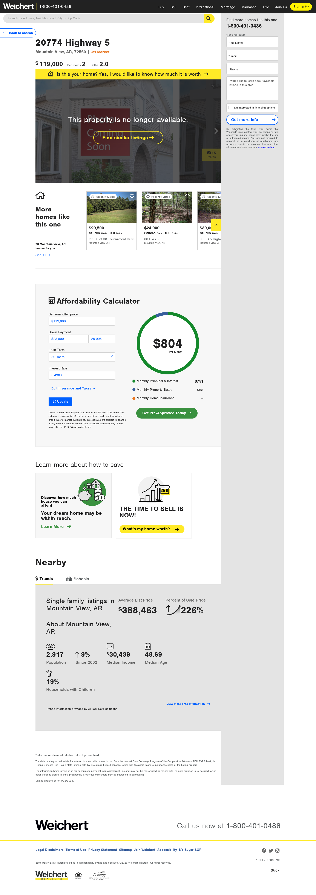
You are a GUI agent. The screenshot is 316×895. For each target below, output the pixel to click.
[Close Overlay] (212, 86)
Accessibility (167, 850)
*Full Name (236, 43)
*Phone (233, 69)
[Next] (216, 225)
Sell (173, 7)
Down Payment (60, 332)
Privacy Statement (102, 850)
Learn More (56, 526)
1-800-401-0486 (55, 6)
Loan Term (56, 350)
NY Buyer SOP (190, 850)
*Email (232, 56)
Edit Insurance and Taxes (71, 388)
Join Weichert (144, 850)
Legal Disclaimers (49, 850)
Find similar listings (125, 137)
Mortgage (228, 7)
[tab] (44, 580)
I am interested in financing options (254, 107)
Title (266, 7)
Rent (186, 7)
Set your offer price (63, 314)
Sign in (299, 7)
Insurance (248, 7)
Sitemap (125, 850)
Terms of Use (76, 850)
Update (62, 401)
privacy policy (266, 147)
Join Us (281, 7)
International (205, 7)
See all (41, 255)
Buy (161, 7)
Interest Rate (58, 368)
